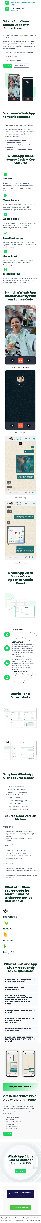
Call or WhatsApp (21, 1207)
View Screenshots (21, 65)
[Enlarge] (35, 73)
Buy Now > (20, 1171)
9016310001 (14, 10)
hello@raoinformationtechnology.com (23, 3)
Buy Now (8, 65)
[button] (20, 980)
